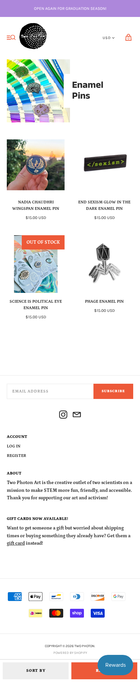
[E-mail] (77, 415)
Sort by (36, 670)
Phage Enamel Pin (104, 301)
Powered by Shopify (70, 653)
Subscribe (113, 391)
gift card (16, 543)
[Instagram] (63, 415)
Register (16, 456)
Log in (13, 446)
